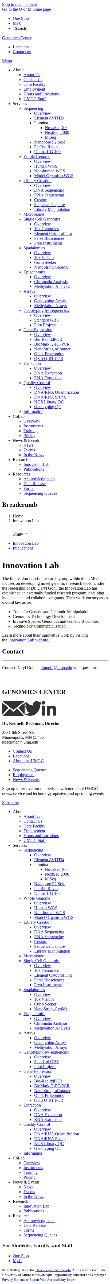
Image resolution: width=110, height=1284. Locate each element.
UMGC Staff (34, 840)
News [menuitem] (28, 445)
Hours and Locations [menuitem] (41, 94)
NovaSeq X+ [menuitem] (56, 127)
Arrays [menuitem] (29, 291)
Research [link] (20, 459)
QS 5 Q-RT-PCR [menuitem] (48, 358)
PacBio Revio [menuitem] (46, 147)
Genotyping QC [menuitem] (47, 406)
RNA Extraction (48, 1119)
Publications (23, 548)
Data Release (34, 1225)
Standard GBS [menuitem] (46, 320)
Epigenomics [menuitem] (34, 272)
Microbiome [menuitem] (33, 214)
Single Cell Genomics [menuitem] (41, 219)
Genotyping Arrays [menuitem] (50, 301)
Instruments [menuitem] (33, 426)
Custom (40, 941)
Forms (28, 1230)
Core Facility (34, 826)
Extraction (32, 1105)
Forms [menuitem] (28, 488)
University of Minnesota (53, 1270)
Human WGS (45, 908)
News (28, 1187)
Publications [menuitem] (33, 469)
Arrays (29, 1033)
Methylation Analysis (52, 1028)
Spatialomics (34, 989)
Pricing (29, 1177)
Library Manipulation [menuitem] (52, 209)
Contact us (22, 51)
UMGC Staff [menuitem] (34, 98)
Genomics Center (17, 38)
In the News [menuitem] (33, 455)
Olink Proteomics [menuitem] (49, 353)
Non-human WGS (49, 912)
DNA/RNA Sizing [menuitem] (50, 397)
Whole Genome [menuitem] (36, 156)
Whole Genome (36, 898)
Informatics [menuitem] (32, 411)
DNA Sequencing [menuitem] (49, 190)
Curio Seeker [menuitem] (45, 262)
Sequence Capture (49, 946)
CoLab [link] (19, 416)
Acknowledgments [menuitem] (39, 479)
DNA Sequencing (49, 932)
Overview (42, 855)
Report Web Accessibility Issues (52, 1280)
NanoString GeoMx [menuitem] (51, 267)
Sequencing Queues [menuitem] (40, 493)
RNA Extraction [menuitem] (48, 378)
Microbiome (33, 956)
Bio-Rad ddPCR (48, 1081)
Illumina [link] (41, 123)
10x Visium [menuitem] (44, 257)
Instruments (33, 1167)
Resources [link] (21, 474)
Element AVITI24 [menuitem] (49, 118)
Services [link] (20, 103)
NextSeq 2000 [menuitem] (57, 132)
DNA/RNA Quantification (56, 1134)
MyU (17, 23)
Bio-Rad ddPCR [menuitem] (48, 339)
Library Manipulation (52, 951)
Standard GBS (46, 1061)
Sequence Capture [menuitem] (49, 204)
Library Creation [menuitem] (37, 180)
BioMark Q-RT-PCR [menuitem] (52, 344)
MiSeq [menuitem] (50, 137)
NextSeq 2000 (57, 874)
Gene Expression (37, 1071)
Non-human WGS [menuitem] (49, 171)
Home (18, 516)
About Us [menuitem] (31, 74)
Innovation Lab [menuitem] (36, 464)
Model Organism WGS (53, 917)
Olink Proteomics (49, 1095)
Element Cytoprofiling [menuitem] (53, 233)
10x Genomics (46, 970)
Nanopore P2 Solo (49, 883)
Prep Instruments (48, 985)
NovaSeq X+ (56, 869)
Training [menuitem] (30, 430)
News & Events (26, 779)
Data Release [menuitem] (34, 483)
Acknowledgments (39, 1220)
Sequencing (33, 850)
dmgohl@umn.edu (56, 667)
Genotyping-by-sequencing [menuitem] (46, 310)
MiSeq (50, 879)
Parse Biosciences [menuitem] (49, 238)
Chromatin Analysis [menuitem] (51, 281)
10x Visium (44, 999)
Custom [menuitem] (40, 200)
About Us (31, 816)
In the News (33, 1196)
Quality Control (36, 1124)
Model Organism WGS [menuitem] (53, 175)
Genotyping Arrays (50, 1042)
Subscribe (10, 802)
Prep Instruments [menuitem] (48, 243)
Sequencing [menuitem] (33, 108)
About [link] (18, 70)
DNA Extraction (48, 1114)
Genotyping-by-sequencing (46, 1052)
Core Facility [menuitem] (34, 84)
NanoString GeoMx (51, 1009)
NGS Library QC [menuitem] (49, 402)
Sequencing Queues (29, 770)
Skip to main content (19, 4)
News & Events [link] (26, 440)
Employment (23, 774)
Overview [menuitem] (42, 113)
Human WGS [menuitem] (45, 166)
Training (30, 1172)
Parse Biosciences (49, 980)
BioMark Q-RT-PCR (52, 1086)
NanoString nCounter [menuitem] (52, 349)
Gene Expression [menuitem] (37, 329)
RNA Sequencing (49, 936)
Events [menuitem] (29, 450)
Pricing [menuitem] (29, 435)
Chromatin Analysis (51, 1023)
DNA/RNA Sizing (50, 1138)
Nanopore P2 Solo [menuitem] (49, 142)
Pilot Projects (45, 1066)
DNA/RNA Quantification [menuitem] (56, 392)
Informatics (32, 1153)
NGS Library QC (49, 1143)
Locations (21, 47)
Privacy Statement (15, 1280)
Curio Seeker (45, 1004)
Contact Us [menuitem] (32, 79)
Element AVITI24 (49, 859)
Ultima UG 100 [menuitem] (47, 151)
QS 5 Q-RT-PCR (48, 1100)
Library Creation (37, 922)
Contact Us (22, 751)
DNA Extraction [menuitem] (48, 373)
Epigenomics (34, 1013)
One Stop (21, 18)
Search (20, 28)
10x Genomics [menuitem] (46, 228)
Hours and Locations (41, 835)
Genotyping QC (47, 1148)
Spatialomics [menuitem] (34, 248)
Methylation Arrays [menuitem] (50, 305)
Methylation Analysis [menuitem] (52, 286)
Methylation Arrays (50, 1047)
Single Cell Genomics (41, 960)
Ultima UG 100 (47, 893)
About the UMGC (28, 761)
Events (29, 1191)
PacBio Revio (46, 888)
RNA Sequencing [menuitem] (49, 195)
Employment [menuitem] (34, 89)
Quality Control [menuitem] (36, 382)
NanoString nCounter (52, 1090)
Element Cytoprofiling (53, 975)
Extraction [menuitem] (32, 363)
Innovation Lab (26, 543)
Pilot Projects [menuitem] (45, 325)
